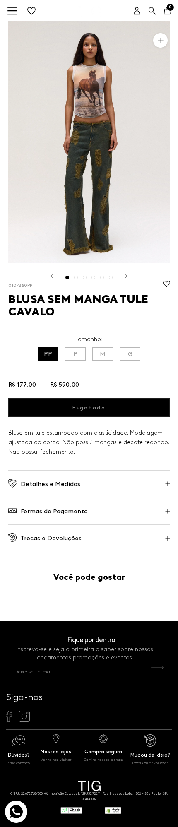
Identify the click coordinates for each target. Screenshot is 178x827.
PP (48, 354)
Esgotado (89, 407)
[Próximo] (126, 276)
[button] (167, 286)
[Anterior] (52, 276)
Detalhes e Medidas (50, 484)
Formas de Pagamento (54, 511)
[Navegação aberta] (12, 11)
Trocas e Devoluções (51, 538)
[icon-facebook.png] (8, 720)
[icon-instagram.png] (24, 720)
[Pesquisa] (152, 11)
